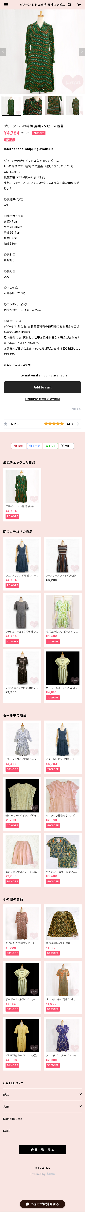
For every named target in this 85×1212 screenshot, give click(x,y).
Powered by (38, 1174)
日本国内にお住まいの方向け (42, 399)
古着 (6, 1106)
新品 (6, 1094)
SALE (6, 1130)
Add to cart (43, 387)
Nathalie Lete (12, 1118)
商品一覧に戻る (42, 1150)
